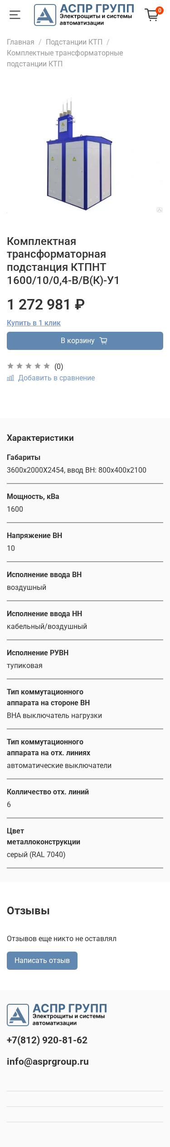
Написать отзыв (42, 960)
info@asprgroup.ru (48, 1061)
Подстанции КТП (74, 42)
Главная (20, 42)
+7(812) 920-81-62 (47, 1040)
